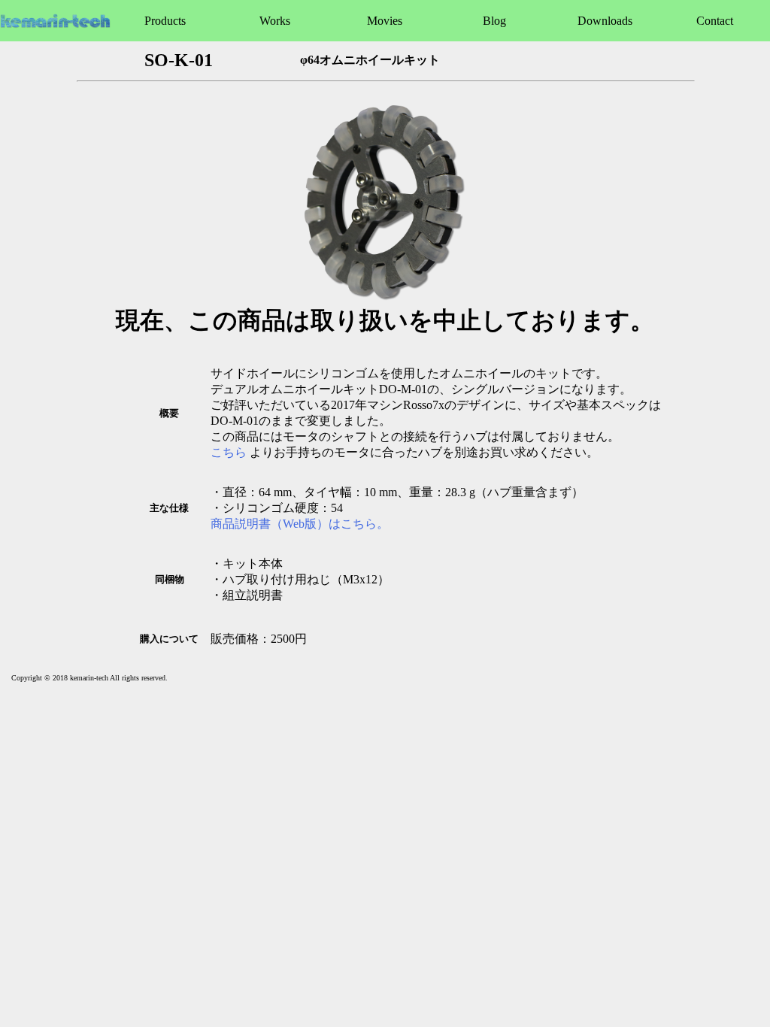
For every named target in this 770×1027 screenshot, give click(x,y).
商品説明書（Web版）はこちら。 (300, 523)
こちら (229, 452)
